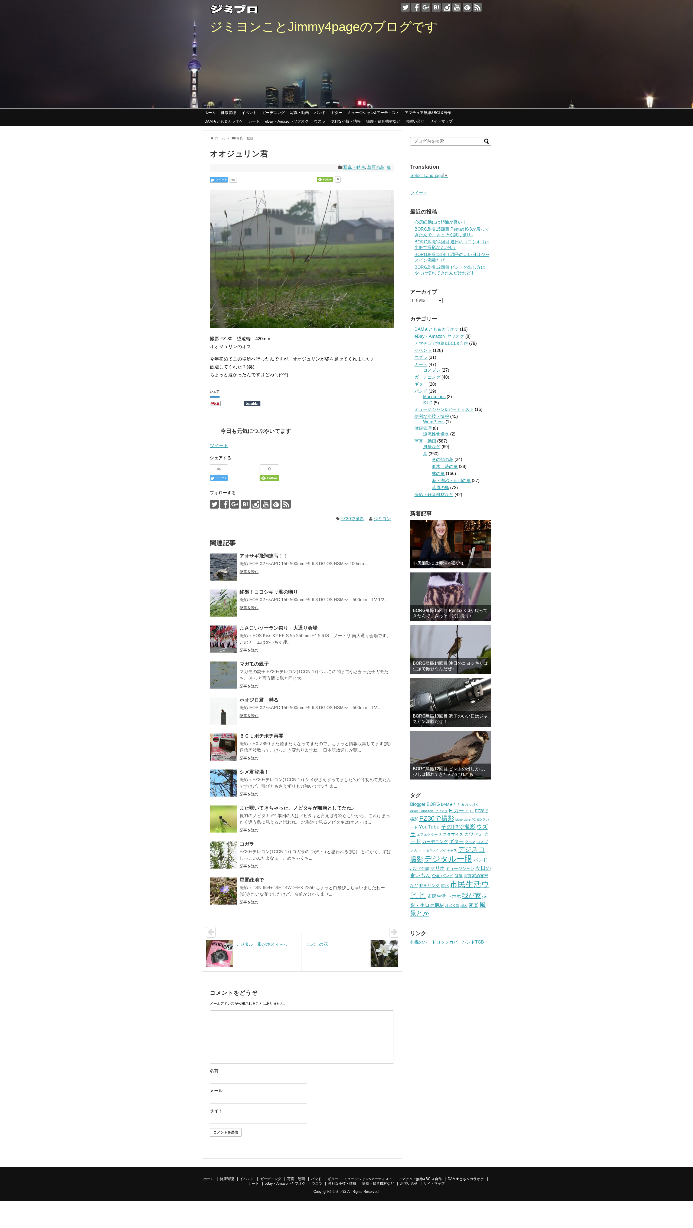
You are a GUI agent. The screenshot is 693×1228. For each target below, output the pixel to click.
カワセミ (473, 834)
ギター (336, 112)
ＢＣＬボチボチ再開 (261, 736)
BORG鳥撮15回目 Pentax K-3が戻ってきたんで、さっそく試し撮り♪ (450, 613)
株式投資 (452, 906)
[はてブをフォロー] (436, 7)
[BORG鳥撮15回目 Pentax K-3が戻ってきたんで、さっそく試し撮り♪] (450, 596)
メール (216, 1090)
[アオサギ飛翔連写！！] (223, 567)
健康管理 (228, 112)
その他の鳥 (442, 459)
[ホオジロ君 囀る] (223, 711)
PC (474, 819)
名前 (214, 1070)
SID (479, 819)
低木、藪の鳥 (445, 466)
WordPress (433, 422)
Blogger (418, 804)
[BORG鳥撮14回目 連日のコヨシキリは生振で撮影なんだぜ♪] (450, 649)
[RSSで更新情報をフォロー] (477, 7)
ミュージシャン (460, 868)
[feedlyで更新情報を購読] (467, 7)
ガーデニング (273, 112)
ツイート (219, 445)
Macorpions (434, 396)
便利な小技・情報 (346, 121)
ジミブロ (339, 1192)
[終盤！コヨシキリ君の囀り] (223, 603)
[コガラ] (223, 855)
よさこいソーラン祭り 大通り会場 (279, 628)
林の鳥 (438, 473)
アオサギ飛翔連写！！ (264, 556)
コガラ (247, 844)
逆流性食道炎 (436, 434)
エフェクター (427, 835)
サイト (216, 1110)
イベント (249, 112)
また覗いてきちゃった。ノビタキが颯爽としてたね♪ (297, 808)
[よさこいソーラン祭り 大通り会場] (223, 639)
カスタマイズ (451, 834)
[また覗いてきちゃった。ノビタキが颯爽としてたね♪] (223, 819)
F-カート (459, 810)
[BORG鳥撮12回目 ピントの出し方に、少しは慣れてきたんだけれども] (450, 755)
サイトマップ (441, 121)
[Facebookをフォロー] (415, 7)
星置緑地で (252, 880)
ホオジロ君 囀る (259, 700)
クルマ (470, 842)
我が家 (471, 895)
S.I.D (428, 403)
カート (254, 121)
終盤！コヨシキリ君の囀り (269, 592)
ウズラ (319, 121)
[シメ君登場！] (223, 783)
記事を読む (249, 571)
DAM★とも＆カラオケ (223, 121)
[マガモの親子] (223, 675)
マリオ (437, 868)
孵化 (445, 885)
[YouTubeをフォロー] (456, 7)
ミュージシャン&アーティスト (373, 112)
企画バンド (442, 875)
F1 (472, 811)
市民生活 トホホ (444, 896)
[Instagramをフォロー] (446, 7)
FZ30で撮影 (352, 518)
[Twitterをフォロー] (405, 7)
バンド (320, 112)
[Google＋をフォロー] (425, 7)
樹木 (464, 906)
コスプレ (431, 370)
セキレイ (432, 850)
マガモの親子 (254, 664)
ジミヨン (382, 518)
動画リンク (429, 885)
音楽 (473, 905)
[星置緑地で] (223, 891)
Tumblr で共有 (252, 403)
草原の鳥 (375, 167)
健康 (459, 876)
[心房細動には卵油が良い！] (450, 544)
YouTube (429, 827)
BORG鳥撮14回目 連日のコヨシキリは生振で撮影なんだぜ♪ (450, 666)
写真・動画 (299, 112)
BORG (433, 804)
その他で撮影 (458, 826)
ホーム (210, 112)
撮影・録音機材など (383, 121)
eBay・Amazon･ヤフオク (287, 121)
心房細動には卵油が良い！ (440, 222)
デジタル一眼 (448, 858)
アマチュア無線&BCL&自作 (428, 112)
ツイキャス (448, 850)
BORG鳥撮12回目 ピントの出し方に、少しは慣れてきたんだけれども (450, 771)
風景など (431, 446)
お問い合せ (415, 121)
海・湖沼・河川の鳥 (451, 480)
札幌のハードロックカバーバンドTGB (447, 942)
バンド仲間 (419, 869)
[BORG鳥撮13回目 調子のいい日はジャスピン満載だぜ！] (450, 702)
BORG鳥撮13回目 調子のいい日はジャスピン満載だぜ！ (450, 718)
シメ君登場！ (254, 772)
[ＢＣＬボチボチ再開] (223, 747)
